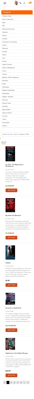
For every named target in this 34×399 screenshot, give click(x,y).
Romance (5, 100)
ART (3, 26)
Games (4, 61)
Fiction (4, 55)
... (24, 382)
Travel (4, 119)
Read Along (5, 93)
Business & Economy (8, 29)
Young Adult (5, 122)
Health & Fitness (7, 64)
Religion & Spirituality (8, 90)
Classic (4, 35)
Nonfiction (5, 80)
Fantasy (4, 51)
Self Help (5, 106)
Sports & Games (7, 113)
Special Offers (6, 109)
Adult (3, 22)
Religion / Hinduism (7, 97)
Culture (4, 45)
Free (3, 58)
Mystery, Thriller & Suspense (10, 77)
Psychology (5, 87)
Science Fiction (6, 103)
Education (5, 48)
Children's (5, 32)
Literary (4, 74)
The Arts (4, 116)
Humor (4, 71)
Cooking (4, 38)
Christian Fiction (7, 16)
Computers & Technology (9, 42)
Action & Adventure (7, 19)
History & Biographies (8, 68)
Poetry (4, 84)
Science (4, 126)
